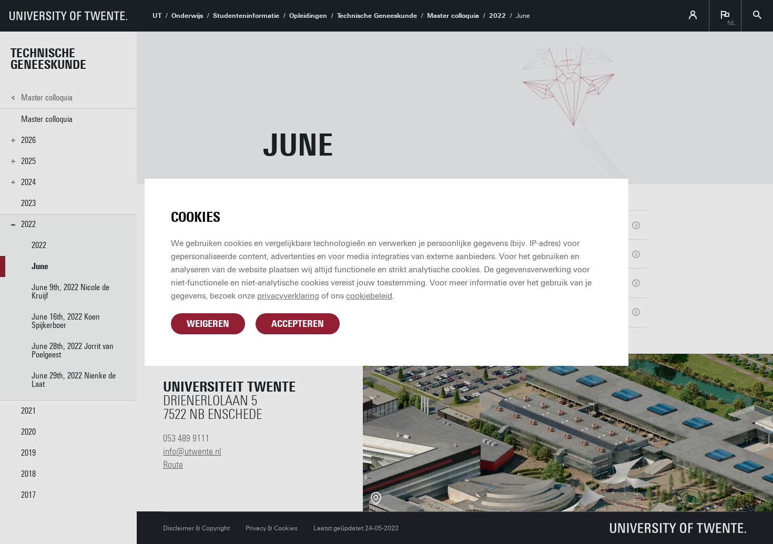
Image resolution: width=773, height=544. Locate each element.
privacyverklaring (288, 296)
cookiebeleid (369, 296)
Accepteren (297, 324)
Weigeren (208, 324)
